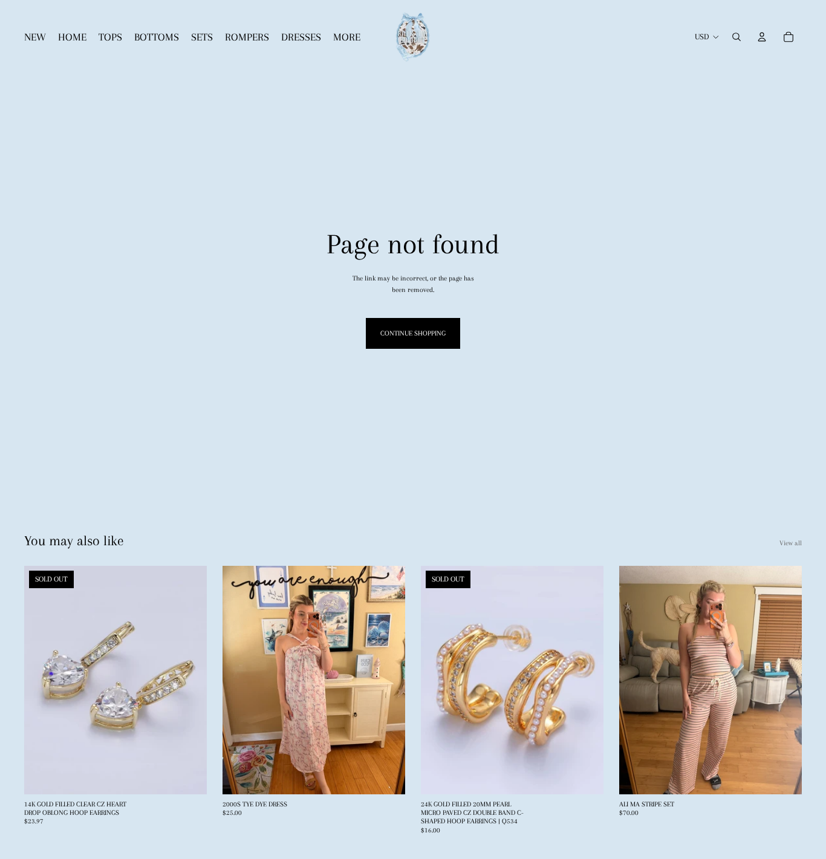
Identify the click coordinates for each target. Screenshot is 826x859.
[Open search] (736, 37)
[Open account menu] (762, 37)
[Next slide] (189, 680)
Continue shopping (413, 333)
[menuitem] (346, 37)
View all (790, 543)
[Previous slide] (42, 680)
